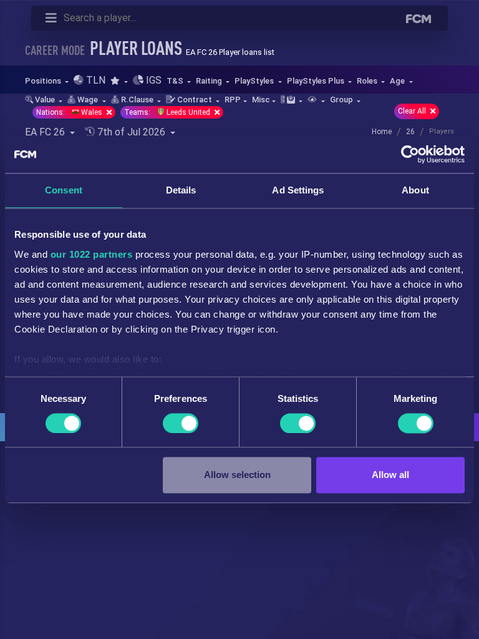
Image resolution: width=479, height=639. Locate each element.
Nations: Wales (70, 112)
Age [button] (398, 80)
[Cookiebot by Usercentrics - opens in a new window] (410, 154)
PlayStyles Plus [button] (316, 80)
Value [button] (45, 99)
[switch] (180, 423)
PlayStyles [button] (255, 80)
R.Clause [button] (137, 99)
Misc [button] (261, 99)
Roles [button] (368, 80)
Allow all (390, 475)
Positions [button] (44, 80)
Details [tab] (181, 190)
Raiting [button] (210, 80)
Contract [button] (194, 99)
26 (410, 131)
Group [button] (342, 99)
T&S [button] (176, 80)
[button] (118, 80)
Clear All (413, 111)
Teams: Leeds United (168, 112)
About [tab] (415, 190)
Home (382, 131)
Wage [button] (87, 99)
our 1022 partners (92, 254)
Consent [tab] (63, 190)
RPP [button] (233, 99)
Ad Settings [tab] (298, 190)
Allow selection (237, 475)
